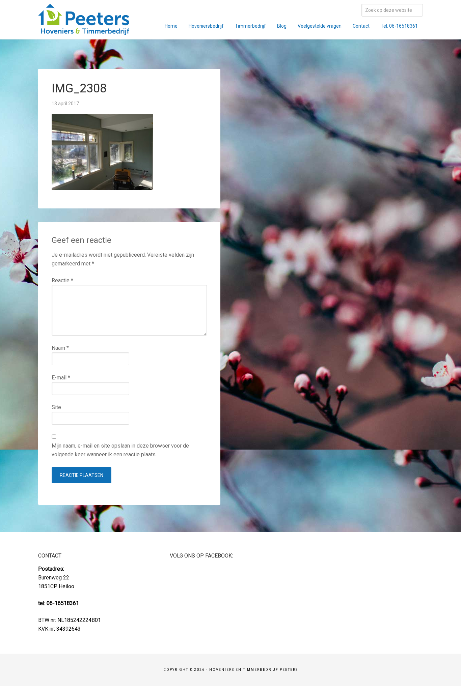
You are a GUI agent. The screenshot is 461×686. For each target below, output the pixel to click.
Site (56, 407)
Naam (60, 348)
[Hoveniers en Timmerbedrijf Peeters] (83, 30)
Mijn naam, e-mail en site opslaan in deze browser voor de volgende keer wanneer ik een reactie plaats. (120, 450)
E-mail (61, 377)
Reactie (62, 280)
